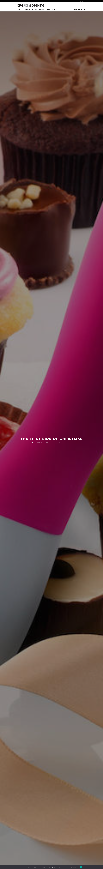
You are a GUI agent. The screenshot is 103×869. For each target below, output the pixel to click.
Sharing (54, 9)
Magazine (56, 1)
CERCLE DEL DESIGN (43, 1)
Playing (41, 9)
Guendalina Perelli (41, 442)
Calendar (20, 1)
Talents (36, 1)
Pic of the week (28, 1)
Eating (48, 9)
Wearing (27, 9)
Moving (34, 9)
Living (20, 9)
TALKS (50, 1)
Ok (80, 867)
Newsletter (78, 9)
